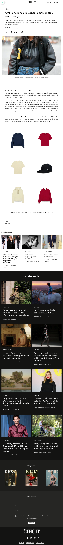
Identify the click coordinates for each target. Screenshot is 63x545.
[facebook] (9, 32)
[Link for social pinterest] (35, 538)
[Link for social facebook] (27, 538)
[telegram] (22, 32)
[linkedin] (14, 32)
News (7, 9)
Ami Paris (8, 223)
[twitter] (16, 32)
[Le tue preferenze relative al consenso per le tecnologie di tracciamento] (2, 2)
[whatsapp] (19, 32)
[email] (6, 32)
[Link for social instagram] (31, 538)
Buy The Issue (51, 2)
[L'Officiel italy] (31, 2)
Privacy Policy (33, 518)
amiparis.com (30, 119)
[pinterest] (11, 32)
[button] (59, 478)
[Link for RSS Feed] (38, 538)
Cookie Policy (40, 542)
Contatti (21, 542)
